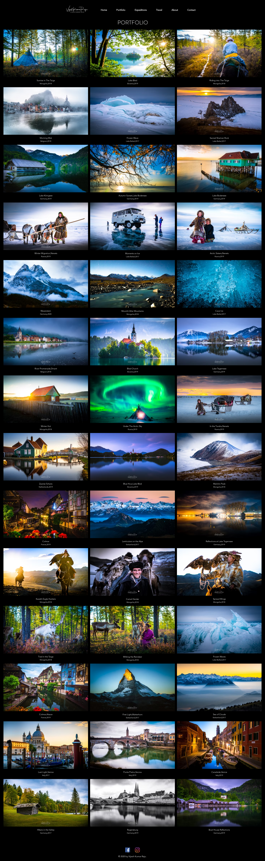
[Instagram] (137, 849)
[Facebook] (127, 849)
